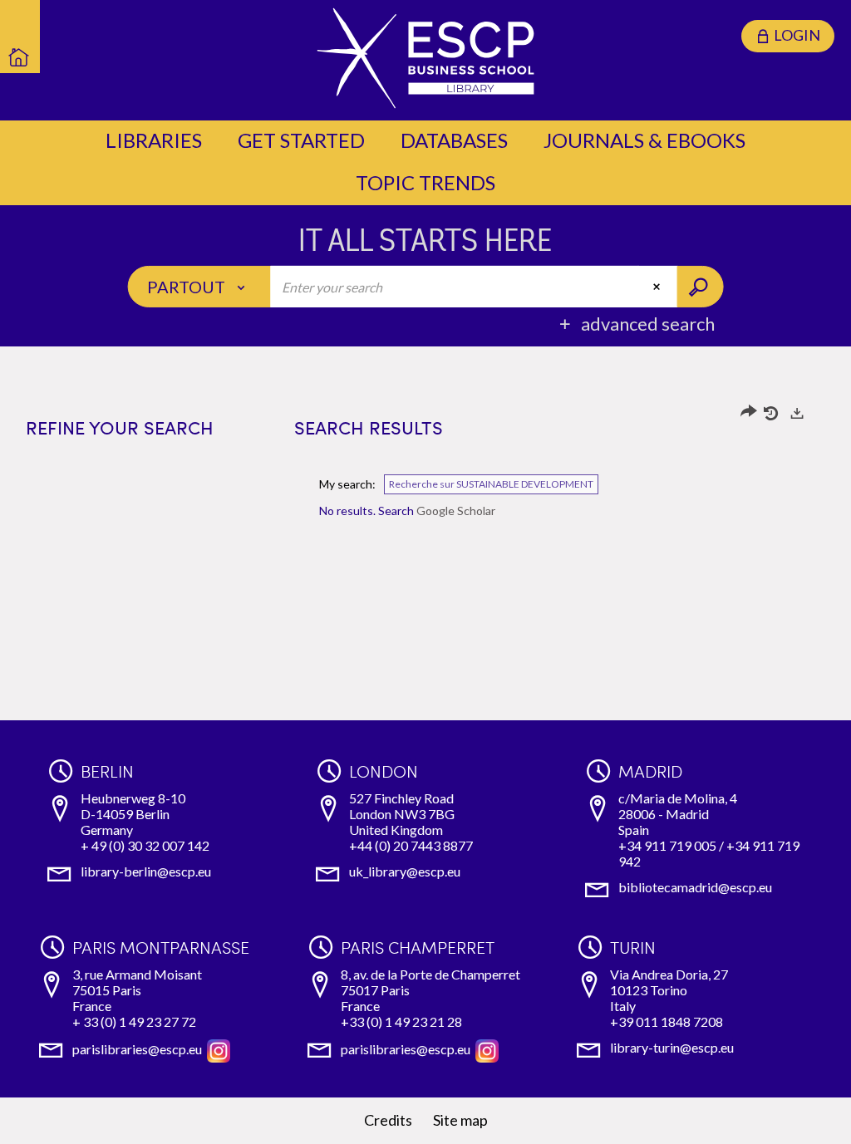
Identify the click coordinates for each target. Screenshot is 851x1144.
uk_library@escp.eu (404, 871)
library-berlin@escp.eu (146, 871)
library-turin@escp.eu (672, 1047)
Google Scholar (455, 510)
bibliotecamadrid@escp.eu (695, 887)
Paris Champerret (417, 947)
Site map (460, 1120)
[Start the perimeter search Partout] (699, 286)
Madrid (650, 771)
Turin (633, 947)
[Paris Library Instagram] (218, 1049)
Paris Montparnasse (160, 947)
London (383, 771)
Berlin (107, 771)
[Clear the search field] (658, 286)
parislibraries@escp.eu (137, 1049)
